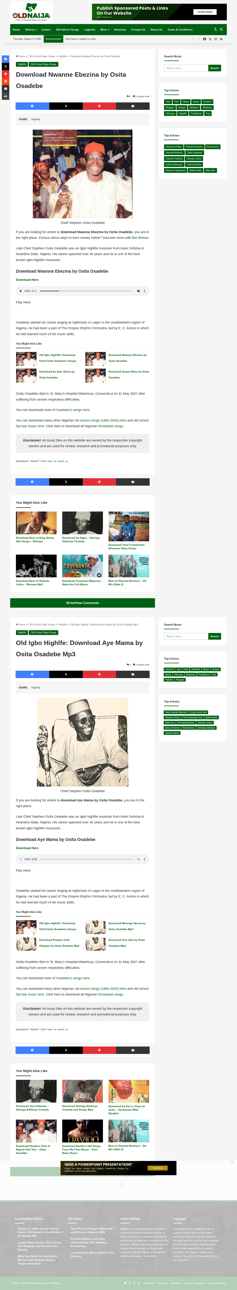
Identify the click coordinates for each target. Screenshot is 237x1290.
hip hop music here (30, 426)
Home (16, 29)
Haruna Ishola (194, 164)
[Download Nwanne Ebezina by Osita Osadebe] (95, 359)
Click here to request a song (80, 39)
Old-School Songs (67, 29)
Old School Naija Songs (42, 56)
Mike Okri (210, 170)
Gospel (182, 107)
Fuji (208, 113)
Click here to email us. (55, 461)
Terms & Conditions (180, 29)
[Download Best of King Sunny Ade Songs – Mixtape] (36, 523)
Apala (196, 101)
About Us (156, 29)
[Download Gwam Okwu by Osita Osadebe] (95, 375)
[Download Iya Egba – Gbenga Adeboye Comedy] (82, 523)
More (104, 29)
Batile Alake (195, 170)
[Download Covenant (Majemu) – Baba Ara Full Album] (82, 566)
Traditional (196, 113)
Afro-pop (170, 113)
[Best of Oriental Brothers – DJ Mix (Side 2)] (129, 566)
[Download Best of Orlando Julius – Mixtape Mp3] (36, 566)
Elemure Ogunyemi (175, 170)
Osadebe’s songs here (72, 410)
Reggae (170, 107)
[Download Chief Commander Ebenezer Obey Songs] (129, 526)
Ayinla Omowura (174, 164)
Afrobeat (194, 107)
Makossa (207, 107)
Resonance (213, 146)
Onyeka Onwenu (194, 146)
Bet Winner (140, 238)
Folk (176, 101)
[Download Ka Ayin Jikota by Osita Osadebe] (26, 375)
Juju (168, 101)
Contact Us (138, 29)
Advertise (120, 29)
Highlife (63, 56)
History (29, 29)
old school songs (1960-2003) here (100, 420)
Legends (89, 29)
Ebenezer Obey (174, 146)
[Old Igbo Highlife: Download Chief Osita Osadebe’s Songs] (26, 359)
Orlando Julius (194, 158)
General (207, 101)
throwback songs (110, 426)
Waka (186, 101)
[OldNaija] (31, 12)
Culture (46, 29)
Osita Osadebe (194, 152)
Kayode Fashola (174, 158)
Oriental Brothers (174, 152)
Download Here (27, 280)
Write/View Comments (82, 603)
